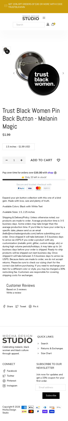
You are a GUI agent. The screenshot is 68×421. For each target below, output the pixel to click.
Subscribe (51, 395)
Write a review (13, 292)
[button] (14, 73)
